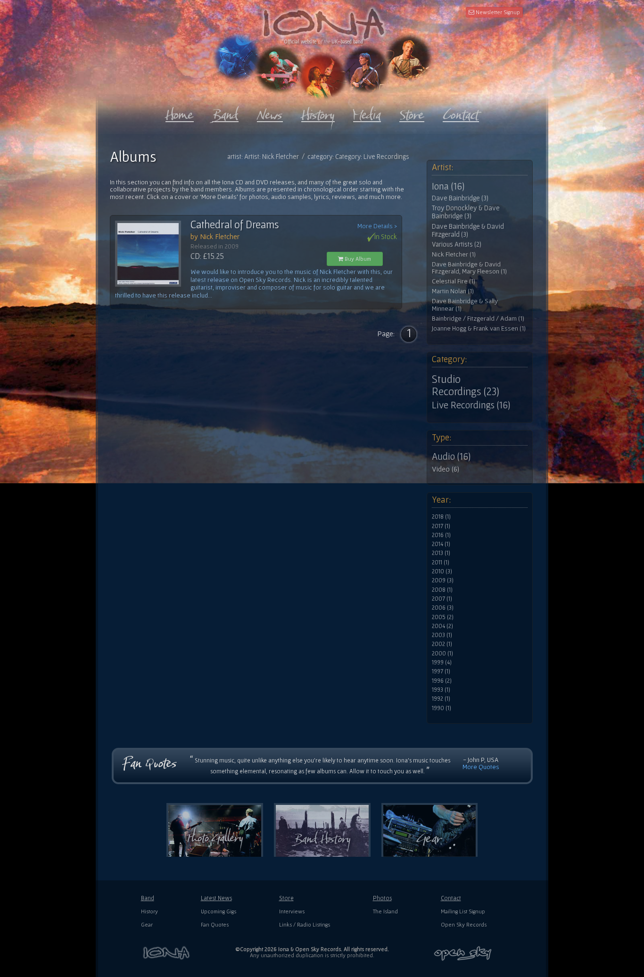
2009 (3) (443, 580)
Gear (147, 924)
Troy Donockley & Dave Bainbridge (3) (466, 212)
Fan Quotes (215, 924)
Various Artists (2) (456, 244)
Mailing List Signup (463, 911)
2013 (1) (441, 553)
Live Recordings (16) (471, 405)
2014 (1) (441, 544)
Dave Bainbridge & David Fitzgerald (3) (468, 230)
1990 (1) (441, 708)
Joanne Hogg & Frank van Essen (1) (479, 328)
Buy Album (357, 259)
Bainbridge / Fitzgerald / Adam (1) (478, 318)
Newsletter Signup (497, 12)
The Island (385, 911)
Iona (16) (448, 186)
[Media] (367, 112)
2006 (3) (443, 607)
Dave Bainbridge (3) (460, 198)
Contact (451, 898)
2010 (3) (442, 571)
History (149, 911)
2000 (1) (442, 653)
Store (286, 898)
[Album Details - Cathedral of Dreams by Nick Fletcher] (152, 254)
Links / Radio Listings (304, 924)
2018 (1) (441, 516)
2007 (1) (442, 599)
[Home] (179, 112)
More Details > (377, 226)
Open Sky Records (464, 924)
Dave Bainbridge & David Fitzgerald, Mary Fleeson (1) (469, 268)
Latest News (216, 898)
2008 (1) (442, 590)
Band (147, 898)
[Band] (225, 112)
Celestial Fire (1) (453, 281)
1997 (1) (441, 671)
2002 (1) (442, 644)
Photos (382, 898)
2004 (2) (442, 626)
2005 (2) (443, 617)
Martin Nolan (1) (453, 291)
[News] (270, 112)
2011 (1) (440, 562)
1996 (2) (442, 681)
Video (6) (445, 468)
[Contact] (461, 112)
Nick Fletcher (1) (454, 254)
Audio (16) (451, 456)
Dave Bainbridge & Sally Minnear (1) (465, 305)
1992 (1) (441, 698)
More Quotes (480, 766)
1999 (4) (442, 662)
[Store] (411, 112)
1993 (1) (441, 690)
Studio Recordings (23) (465, 385)
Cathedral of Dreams (234, 224)
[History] (318, 112)
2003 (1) (442, 635)
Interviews (292, 911)
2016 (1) (441, 535)
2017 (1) (441, 526)
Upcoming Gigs (218, 911)
